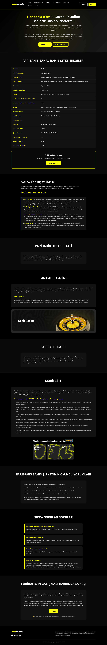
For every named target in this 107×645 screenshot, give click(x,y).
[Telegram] (20, 635)
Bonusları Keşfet (60, 44)
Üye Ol (92, 4)
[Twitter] (15, 635)
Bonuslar (66, 2)
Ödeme (30, 6)
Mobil (36, 6)
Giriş (29, 2)
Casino (48, 2)
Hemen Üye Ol (45, 44)
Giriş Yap (83, 4)
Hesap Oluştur (53, 163)
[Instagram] (17, 635)
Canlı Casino (56, 2)
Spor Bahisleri (38, 2)
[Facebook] (12, 635)
